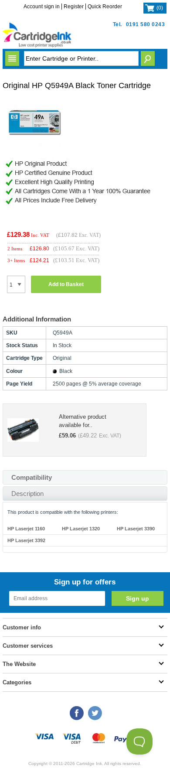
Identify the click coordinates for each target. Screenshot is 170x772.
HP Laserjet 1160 (26, 528)
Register (74, 6)
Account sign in (42, 6)
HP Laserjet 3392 (26, 540)
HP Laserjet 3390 (136, 528)
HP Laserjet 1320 (81, 528)
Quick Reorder (105, 6)
